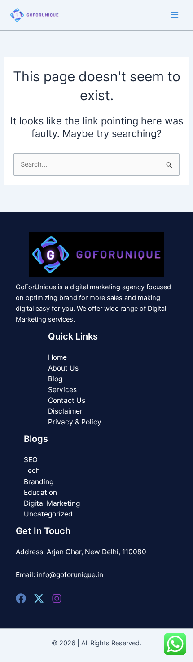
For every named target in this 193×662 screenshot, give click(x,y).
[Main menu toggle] (174, 14)
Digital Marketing (52, 503)
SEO (31, 459)
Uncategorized (48, 514)
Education (40, 492)
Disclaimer (65, 411)
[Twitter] (39, 598)
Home (57, 357)
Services (62, 389)
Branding (38, 481)
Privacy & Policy (74, 422)
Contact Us (66, 400)
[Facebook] (21, 598)
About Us (63, 368)
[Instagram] (57, 598)
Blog (55, 379)
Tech (32, 470)
